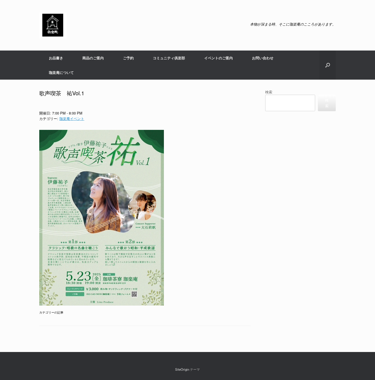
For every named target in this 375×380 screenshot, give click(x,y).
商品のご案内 (93, 57)
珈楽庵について (61, 72)
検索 (268, 91)
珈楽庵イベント (71, 118)
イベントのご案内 (218, 57)
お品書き (56, 57)
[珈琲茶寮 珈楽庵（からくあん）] (53, 25)
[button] (328, 65)
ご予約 (128, 57)
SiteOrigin (182, 369)
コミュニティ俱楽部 (169, 57)
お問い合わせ (262, 57)
